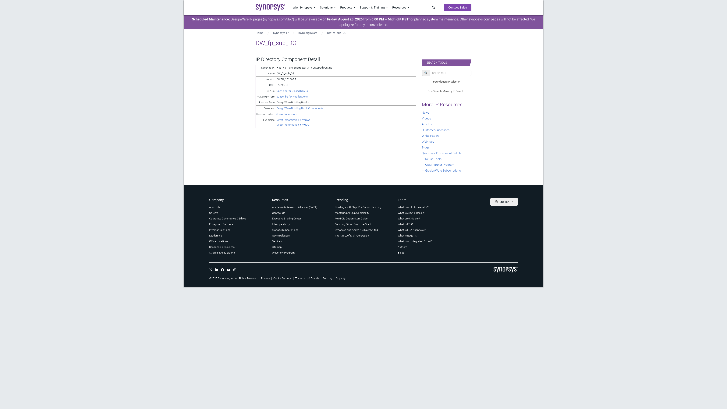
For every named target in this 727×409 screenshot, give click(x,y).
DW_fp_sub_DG (336, 33)
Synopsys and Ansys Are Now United (356, 229)
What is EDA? (405, 224)
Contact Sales (457, 7)
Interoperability (281, 224)
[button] (447, 82)
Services (277, 241)
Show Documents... (287, 114)
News (425, 112)
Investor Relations (219, 229)
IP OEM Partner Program (438, 164)
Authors (402, 246)
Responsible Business (222, 246)
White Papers (430, 135)
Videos (426, 118)
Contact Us (278, 212)
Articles (427, 124)
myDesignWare (307, 33)
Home (259, 33)
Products (346, 7)
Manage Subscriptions (285, 229)
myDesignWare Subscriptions (441, 170)
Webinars (428, 141)
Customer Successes (435, 130)
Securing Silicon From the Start (353, 224)
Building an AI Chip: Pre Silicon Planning (358, 207)
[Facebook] (222, 269)
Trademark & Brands (307, 278)
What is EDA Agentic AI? (412, 229)
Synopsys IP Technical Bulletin (442, 153)
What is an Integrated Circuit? (415, 241)
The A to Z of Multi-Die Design (352, 235)
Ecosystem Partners (221, 224)
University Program (283, 252)
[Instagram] (234, 269)
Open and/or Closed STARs (292, 90)
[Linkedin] (216, 269)
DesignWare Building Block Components (299, 108)
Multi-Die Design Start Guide (351, 218)
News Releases (281, 235)
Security (327, 278)
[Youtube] (228, 269)
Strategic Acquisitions (222, 252)
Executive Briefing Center (286, 218)
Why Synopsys (302, 7)
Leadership (215, 235)
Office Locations (218, 241)
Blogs (425, 147)
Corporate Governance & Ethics (227, 218)
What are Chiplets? (409, 218)
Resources (399, 7)
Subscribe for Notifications (292, 96)
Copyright (341, 278)
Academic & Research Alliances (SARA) (294, 207)
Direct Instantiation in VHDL (292, 124)
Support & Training (372, 7)
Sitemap (277, 246)
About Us (214, 207)
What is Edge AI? (407, 235)
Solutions (326, 7)
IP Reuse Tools (432, 159)
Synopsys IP (281, 33)
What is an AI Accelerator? (413, 207)
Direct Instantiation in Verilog (293, 119)
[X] (210, 269)
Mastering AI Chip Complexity (352, 212)
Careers (213, 212)
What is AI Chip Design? (411, 212)
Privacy (265, 278)
